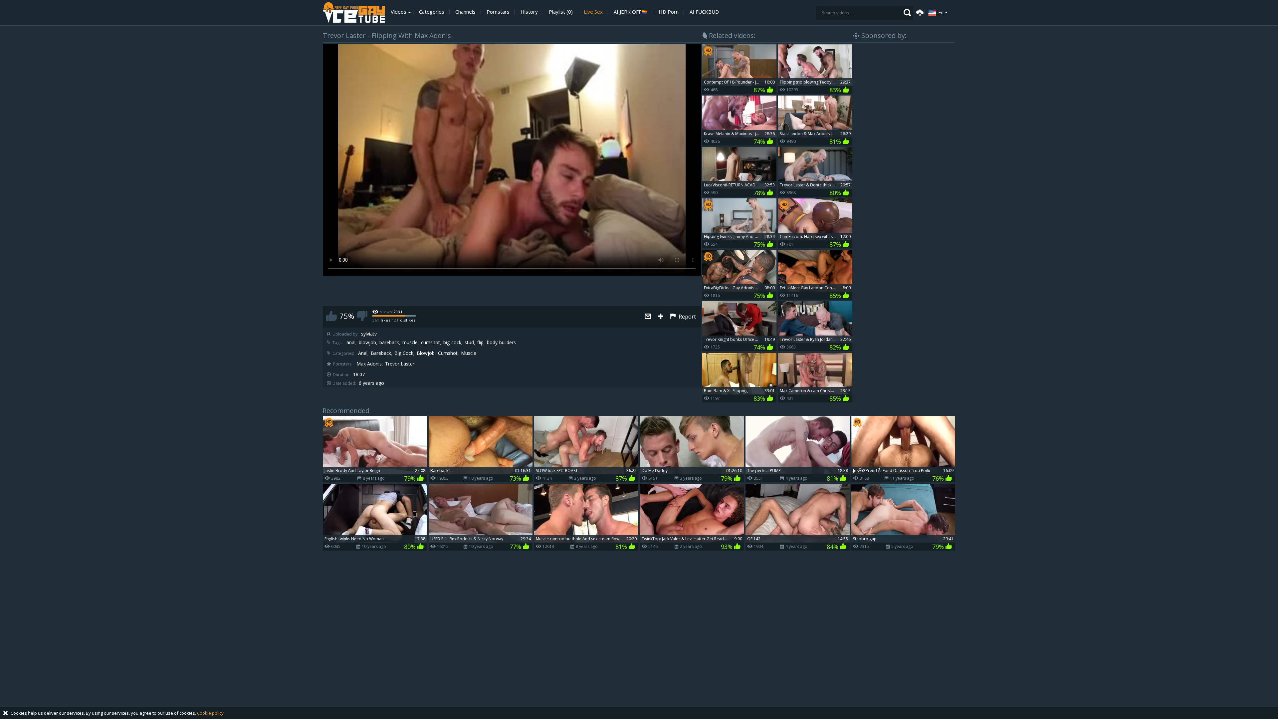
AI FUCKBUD (704, 11)
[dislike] (362, 316)
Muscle (468, 353)
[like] (331, 316)
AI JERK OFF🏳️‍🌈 (631, 11)
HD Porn (669, 11)
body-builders (501, 342)
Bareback (381, 353)
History (529, 11)
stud (469, 342)
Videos (398, 11)
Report (686, 316)
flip (480, 342)
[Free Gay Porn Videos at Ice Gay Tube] (354, 13)
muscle (410, 342)
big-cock (452, 342)
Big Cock (403, 353)
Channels (465, 11)
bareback (389, 342)
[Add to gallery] (661, 317)
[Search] (907, 12)
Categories (431, 11)
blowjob (367, 342)
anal (350, 342)
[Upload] (919, 12)
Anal (362, 353)
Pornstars (498, 11)
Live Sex (593, 11)
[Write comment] (648, 317)
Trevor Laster (399, 363)
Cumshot (448, 353)
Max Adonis (369, 363)
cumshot (430, 342)
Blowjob (426, 353)
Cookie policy (210, 713)
